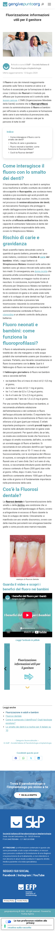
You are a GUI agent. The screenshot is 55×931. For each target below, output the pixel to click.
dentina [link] (21, 505)
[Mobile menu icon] (49, 4)
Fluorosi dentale (14, 716)
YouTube (38, 875)
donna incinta (41, 271)
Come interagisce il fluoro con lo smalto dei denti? (24, 138)
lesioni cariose (10, 100)
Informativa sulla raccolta (17, 927)
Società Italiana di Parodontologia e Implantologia (27, 833)
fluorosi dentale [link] (14, 501)
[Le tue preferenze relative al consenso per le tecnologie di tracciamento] (5, 926)
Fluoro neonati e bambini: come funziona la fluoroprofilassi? (23, 148)
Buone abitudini (31, 740)
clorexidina (8, 314)
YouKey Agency (27, 914)
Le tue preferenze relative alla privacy (30, 921)
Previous (5, 669)
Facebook (9, 875)
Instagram (24, 875)
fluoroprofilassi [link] (39, 104)
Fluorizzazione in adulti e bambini (22, 712)
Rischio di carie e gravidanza (23, 143)
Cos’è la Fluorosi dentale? (22, 153)
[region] (27, 790)
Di (27, 743)
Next (49, 669)
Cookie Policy (22, 901)
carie (43, 257)
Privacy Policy (9, 901)
